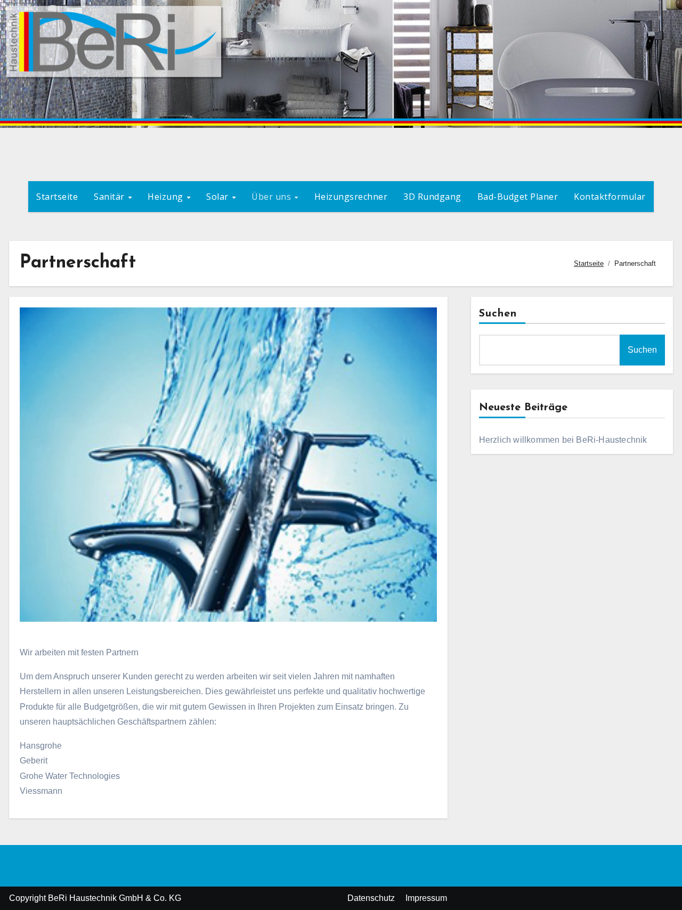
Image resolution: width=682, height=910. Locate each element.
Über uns (272, 196)
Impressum (426, 898)
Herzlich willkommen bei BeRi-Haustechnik (563, 439)
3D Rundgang (432, 196)
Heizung (166, 196)
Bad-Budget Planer (517, 196)
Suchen (498, 313)
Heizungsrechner (351, 196)
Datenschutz (371, 898)
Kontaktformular (610, 196)
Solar (218, 196)
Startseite (57, 196)
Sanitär (110, 196)
